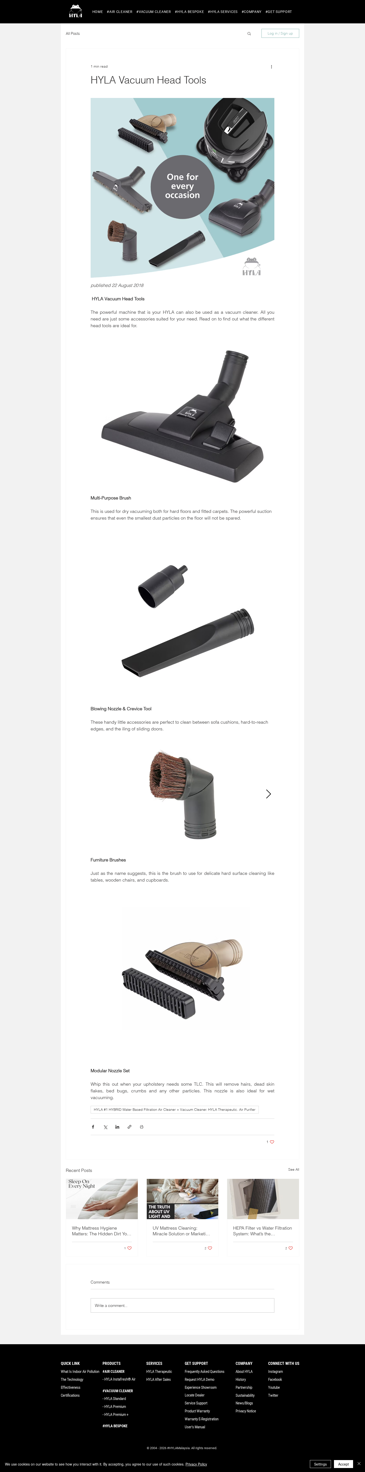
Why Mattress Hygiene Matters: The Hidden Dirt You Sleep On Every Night (100, 1231)
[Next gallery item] (268, 794)
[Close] (359, 1464)
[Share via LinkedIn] (117, 1126)
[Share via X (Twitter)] (105, 1126)
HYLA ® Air (120, 1379)
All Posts (73, 33)
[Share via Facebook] (93, 1126)
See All (293, 1169)
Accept (343, 1464)
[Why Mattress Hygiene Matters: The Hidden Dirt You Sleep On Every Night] (102, 1199)
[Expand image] (182, 794)
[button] (119, 12)
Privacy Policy (196, 1464)
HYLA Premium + (116, 1414)
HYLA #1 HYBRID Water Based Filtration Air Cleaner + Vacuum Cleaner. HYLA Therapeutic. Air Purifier (175, 1109)
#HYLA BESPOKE (115, 1426)
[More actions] (271, 66)
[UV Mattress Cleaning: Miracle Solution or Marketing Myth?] (183, 1199)
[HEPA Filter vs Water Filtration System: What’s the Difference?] (263, 1199)
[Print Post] (141, 1126)
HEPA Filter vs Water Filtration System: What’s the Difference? (262, 1231)
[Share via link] (129, 1126)
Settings (320, 1464)
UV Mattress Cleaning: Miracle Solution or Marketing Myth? (182, 1231)
